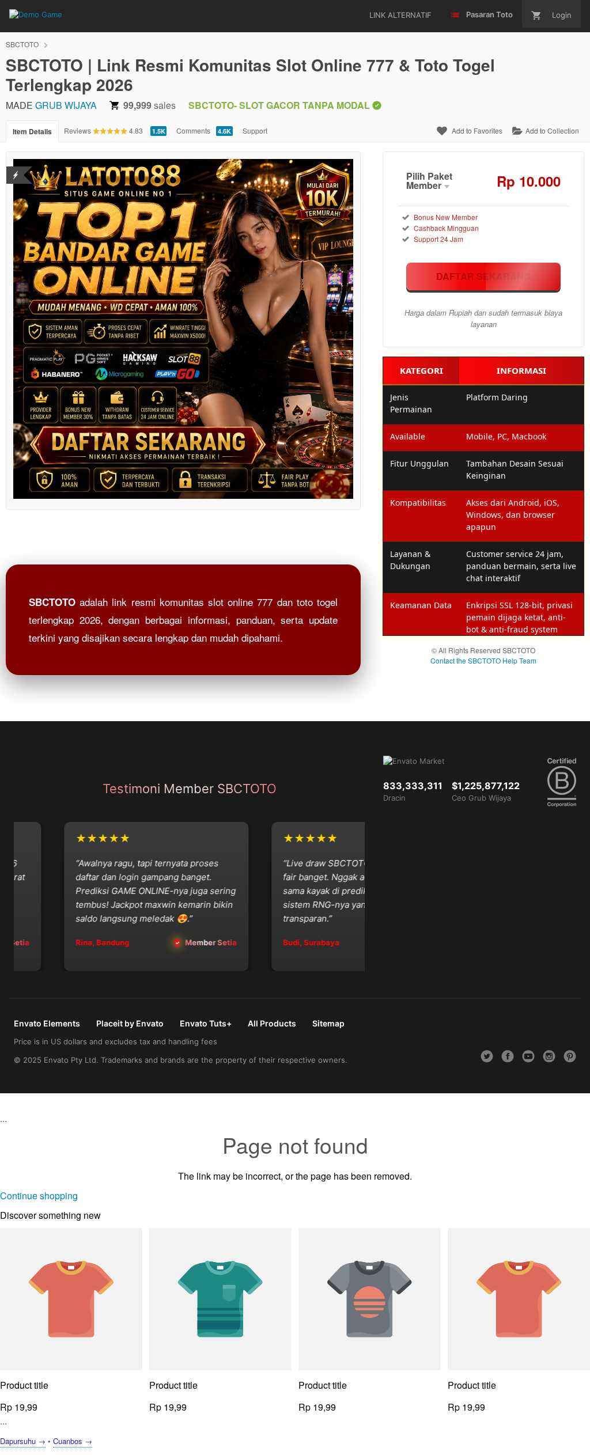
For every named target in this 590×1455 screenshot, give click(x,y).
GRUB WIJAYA (66, 105)
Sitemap (328, 1023)
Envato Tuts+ (206, 1023)
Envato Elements (47, 1023)
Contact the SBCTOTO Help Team (483, 660)
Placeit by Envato (130, 1023)
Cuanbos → (72, 1440)
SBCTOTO (22, 44)
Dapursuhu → (23, 1440)
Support (255, 130)
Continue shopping (39, 1195)
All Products (272, 1023)
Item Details (32, 131)
